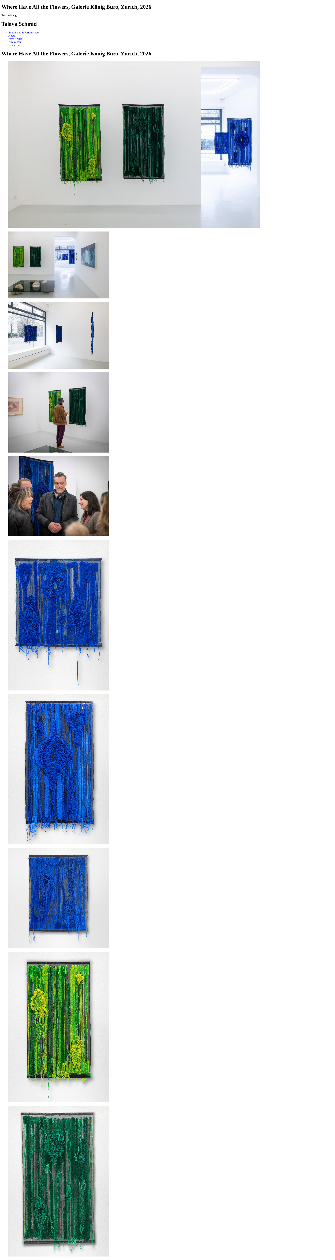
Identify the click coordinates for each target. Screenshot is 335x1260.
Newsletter (14, 45)
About (11, 35)
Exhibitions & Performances (23, 32)
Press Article (15, 38)
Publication (14, 41)
